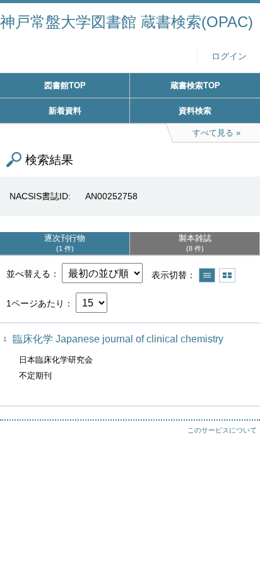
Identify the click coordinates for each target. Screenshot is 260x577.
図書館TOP (65, 85)
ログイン (229, 56)
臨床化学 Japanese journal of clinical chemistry (118, 339)
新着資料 (65, 110)
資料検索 (195, 110)
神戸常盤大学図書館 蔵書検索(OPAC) (126, 21)
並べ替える (28, 274)
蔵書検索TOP (195, 85)
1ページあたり (35, 303)
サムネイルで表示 (227, 275)
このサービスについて (222, 430)
